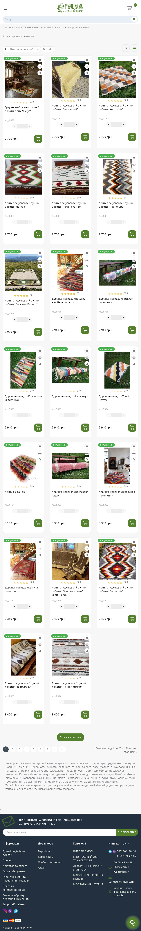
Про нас (8, 860)
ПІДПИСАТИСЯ (127, 832)
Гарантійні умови (14, 871)
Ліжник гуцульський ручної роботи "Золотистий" (69, 107)
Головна (8, 27)
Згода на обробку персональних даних (16, 897)
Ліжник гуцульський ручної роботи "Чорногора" (116, 204)
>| (62, 749)
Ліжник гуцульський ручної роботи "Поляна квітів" (69, 204)
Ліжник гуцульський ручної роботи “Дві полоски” (22, 685)
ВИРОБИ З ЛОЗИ (83, 851)
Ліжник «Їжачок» (15, 492)
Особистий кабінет (50, 862)
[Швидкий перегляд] (40, 73)
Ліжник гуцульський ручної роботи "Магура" (22, 204)
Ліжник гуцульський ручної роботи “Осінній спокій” (69, 685)
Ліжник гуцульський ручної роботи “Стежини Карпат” (22, 302)
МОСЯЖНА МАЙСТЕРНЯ (88, 884)
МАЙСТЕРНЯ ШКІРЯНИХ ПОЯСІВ (88, 876)
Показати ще (70, 737)
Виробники (45, 851)
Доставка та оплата (15, 866)
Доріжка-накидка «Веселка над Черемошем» (68, 300)
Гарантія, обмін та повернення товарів (16, 878)
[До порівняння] (40, 66)
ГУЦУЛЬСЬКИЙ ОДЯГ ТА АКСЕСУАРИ (86, 858)
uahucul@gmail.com (121, 881)
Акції (41, 867)
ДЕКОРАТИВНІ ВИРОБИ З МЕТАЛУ (87, 867)
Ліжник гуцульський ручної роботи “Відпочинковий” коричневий (69, 591)
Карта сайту (45, 856)
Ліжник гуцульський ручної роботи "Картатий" (116, 107)
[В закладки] (40, 60)
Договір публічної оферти (14, 853)
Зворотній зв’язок (14, 904)
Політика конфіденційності (14, 887)
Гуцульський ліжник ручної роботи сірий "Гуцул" (22, 109)
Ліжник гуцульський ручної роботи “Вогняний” (116, 589)
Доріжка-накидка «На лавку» (70, 396)
